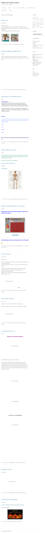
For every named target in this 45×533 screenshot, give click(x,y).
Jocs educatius (4, 10)
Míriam (26, 199)
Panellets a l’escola (6, 469)
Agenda (9, 7)
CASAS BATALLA (23, 89)
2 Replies (2, 53)
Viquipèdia (39, 63)
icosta (21, 521)
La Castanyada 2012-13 (8, 331)
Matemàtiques (20, 245)
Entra (33, 71)
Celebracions (12, 462)
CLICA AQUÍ (15, 235)
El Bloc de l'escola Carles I (10, 3)
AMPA (14, 7)
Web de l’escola (35, 65)
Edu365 (37, 59)
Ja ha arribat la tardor (7, 298)
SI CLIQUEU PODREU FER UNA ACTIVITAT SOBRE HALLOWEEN (12, 504)
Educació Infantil (12, 290)
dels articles (35, 72)
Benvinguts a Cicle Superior (37, 47)
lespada (22, 44)
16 (38, 23)
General (11, 44)
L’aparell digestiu (4, 168)
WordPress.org (35, 75)
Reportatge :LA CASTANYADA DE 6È (11, 96)
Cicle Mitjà (15, 199)
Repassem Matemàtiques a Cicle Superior (13, 206)
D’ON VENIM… (35, 46)
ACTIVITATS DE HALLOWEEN (9, 499)
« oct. (33, 27)
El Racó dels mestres (21, 7)
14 (35, 23)
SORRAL (34, 43)
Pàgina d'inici (3, 7)
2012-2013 (11, 141)
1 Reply (2, 99)
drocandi (23, 462)
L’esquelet (3, 165)
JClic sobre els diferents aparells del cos (8, 163)
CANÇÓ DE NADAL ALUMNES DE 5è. (11, 51)
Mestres (10, 10)
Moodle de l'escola (36, 61)
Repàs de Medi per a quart (8, 150)
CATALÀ (14, 141)
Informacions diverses (31, 7)
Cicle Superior (18, 141)
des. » (41, 27)
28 (35, 25)
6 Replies (2, 208)
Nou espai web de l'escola (37, 62)
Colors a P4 (4, 20)
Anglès (11, 521)
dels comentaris (36, 74)
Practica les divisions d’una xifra (38, 45)
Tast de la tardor (6, 254)
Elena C (3, 142)
